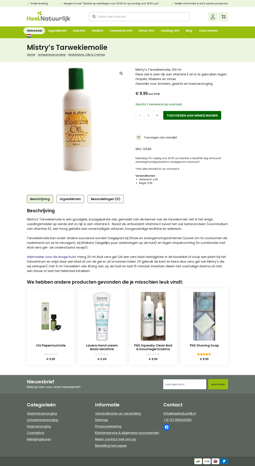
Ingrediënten (57, 31)
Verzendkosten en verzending (118, 413)
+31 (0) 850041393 (177, 420)
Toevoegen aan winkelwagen (192, 115)
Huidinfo (97, 31)
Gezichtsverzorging (42, 413)
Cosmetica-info (121, 31)
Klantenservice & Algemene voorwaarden (127, 433)
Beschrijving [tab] (40, 199)
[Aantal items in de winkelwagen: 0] (223, 16)
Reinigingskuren (39, 439)
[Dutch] (28, 35)
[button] (121, 73)
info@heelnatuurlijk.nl (179, 413)
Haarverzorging (39, 426)
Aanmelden (218, 384)
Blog (189, 31)
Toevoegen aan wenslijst (160, 137)
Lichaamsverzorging (51, 55)
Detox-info (146, 31)
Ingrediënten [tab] (70, 199)
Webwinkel (34, 31)
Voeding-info (170, 31)
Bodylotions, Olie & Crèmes (86, 55)
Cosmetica (35, 433)
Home (31, 55)
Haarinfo (79, 31)
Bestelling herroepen (111, 445)
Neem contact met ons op (115, 439)
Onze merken (208, 31)
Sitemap (101, 420)
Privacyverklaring (108, 426)
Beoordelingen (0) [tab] (105, 199)
